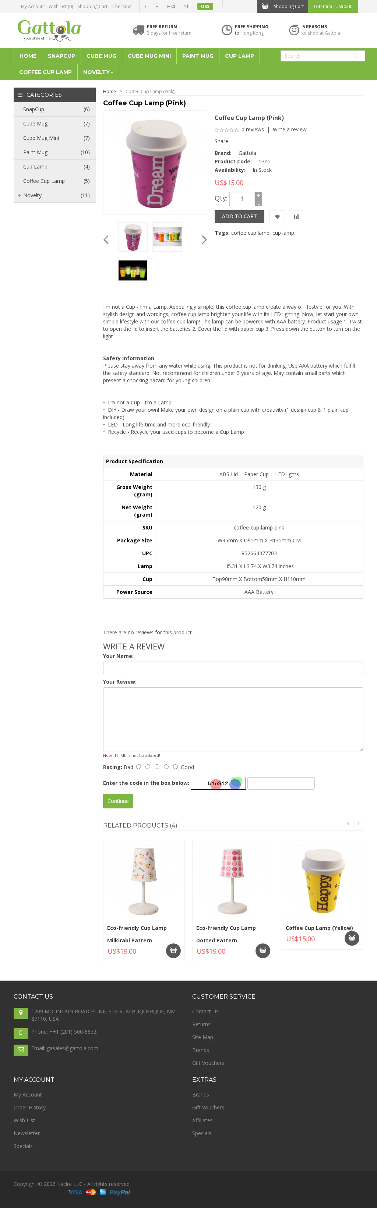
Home (109, 91)
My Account (33, 6)
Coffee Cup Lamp (56, 180)
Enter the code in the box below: (146, 782)
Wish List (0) (61, 6)
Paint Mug (56, 152)
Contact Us (205, 1011)
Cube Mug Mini (56, 137)
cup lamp (283, 232)
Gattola (247, 152)
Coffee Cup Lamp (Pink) (150, 91)
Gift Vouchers (208, 1062)
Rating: (112, 767)
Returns (201, 1024)
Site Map (202, 1037)
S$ (186, 6)
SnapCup (56, 109)
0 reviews (253, 129)
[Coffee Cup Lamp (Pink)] (155, 161)
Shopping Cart (93, 6)
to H (239, 33)
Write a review (290, 129)
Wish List (24, 1120)
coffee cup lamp (250, 232)
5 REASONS (314, 27)
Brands (200, 1049)
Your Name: (118, 655)
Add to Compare (126, 955)
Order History (30, 1107)
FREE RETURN (162, 27)
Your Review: (120, 681)
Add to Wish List (167, 953)
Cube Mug (56, 123)
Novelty (56, 195)
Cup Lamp (56, 166)
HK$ (171, 6)
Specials (23, 1146)
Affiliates (202, 1120)
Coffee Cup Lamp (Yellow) (319, 927)
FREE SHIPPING (251, 27)
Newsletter (27, 1133)
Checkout (122, 6)
